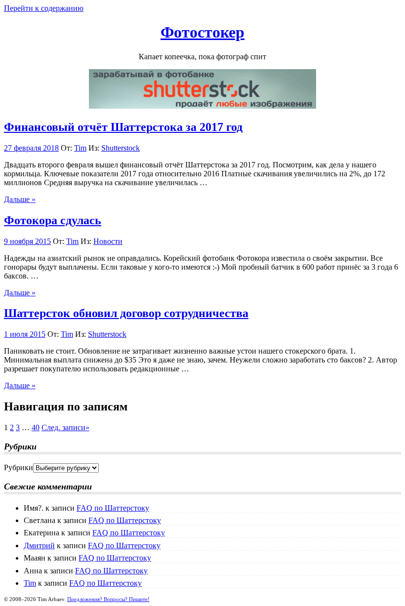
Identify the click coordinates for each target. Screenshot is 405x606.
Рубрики (18, 467)
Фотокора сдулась (52, 220)
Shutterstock (120, 148)
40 (36, 427)
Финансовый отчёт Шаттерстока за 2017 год (123, 127)
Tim (80, 148)
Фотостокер (202, 32)
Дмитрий (39, 545)
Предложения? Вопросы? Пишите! (108, 599)
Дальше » (20, 199)
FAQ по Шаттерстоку (113, 508)
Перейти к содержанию (43, 8)
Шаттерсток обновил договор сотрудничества (126, 313)
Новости (107, 241)
